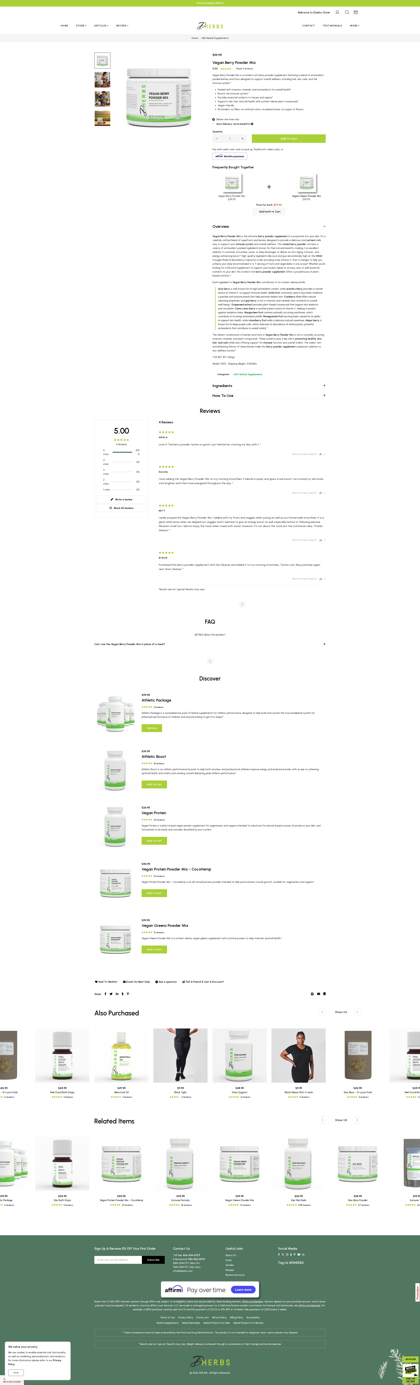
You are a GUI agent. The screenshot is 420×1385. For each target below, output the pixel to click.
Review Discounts (235, 1274)
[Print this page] (312, 994)
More (353, 25)
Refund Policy (219, 1317)
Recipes (121, 25)
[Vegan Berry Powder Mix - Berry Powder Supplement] (102, 80)
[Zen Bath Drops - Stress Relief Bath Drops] (62, 1164)
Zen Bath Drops (62, 1200)
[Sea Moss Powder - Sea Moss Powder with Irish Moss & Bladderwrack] (358, 1164)
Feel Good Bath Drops (62, 1092)
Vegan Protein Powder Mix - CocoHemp (176, 869)
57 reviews (363, 1205)
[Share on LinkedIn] (117, 994)
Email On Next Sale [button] (138, 981)
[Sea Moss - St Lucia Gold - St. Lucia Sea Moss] (358, 1055)
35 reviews (186, 1205)
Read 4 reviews (244, 68)
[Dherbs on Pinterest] (294, 1254)
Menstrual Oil (121, 1092)
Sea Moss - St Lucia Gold (358, 1092)
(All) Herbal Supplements (247, 374)
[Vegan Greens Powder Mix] (306, 182)
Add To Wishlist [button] (107, 981)
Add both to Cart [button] (270, 211)
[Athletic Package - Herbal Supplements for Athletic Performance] (115, 714)
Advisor (410, 1359)
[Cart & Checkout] (355, 12)
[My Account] (337, 12)
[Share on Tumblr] (123, 994)
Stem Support (239, 1092)
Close (16, 1373)
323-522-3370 (196, 1259)
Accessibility (253, 1317)
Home (64, 25)
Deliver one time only (227, 119)
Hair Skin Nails (298, 1200)
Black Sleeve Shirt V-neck (299, 1092)
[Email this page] (318, 994)
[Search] (347, 12)
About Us (231, 1255)
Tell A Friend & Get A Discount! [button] (205, 981)
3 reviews (68, 1097)
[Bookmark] (324, 994)
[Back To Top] (411, 9)
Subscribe (153, 1259)
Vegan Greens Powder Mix (306, 196)
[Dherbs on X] (283, 1254)
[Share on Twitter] (111, 994)
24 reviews (159, 819)
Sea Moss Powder (358, 1200)
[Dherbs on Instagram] (287, 1254)
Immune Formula (180, 1200)
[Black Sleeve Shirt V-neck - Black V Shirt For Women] (299, 1055)
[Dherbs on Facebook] (279, 1254)
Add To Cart (289, 138)
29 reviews (159, 876)
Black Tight (180, 1092)
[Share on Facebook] (105, 994)
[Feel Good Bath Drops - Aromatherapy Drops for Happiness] (62, 1055)
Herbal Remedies (191, 1322)
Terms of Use (167, 1317)
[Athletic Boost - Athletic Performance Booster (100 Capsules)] (115, 770)
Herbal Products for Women (248, 1322)
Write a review (123, 499)
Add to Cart (154, 784)
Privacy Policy (185, 1317)
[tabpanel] (239, 1063)
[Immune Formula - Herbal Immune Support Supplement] (180, 1164)
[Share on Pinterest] (128, 994)
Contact (308, 25)
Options (152, 728)
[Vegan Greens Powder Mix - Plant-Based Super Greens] (115, 939)
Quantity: (217, 131)
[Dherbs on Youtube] (298, 1254)
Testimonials (332, 25)
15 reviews (159, 932)
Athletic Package (156, 700)
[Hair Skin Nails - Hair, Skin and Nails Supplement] (299, 1164)
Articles (100, 25)
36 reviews (159, 763)
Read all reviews (124, 508)
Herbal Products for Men (216, 1322)
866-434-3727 (191, 1255)
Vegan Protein (154, 812)
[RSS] (303, 1254)
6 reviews (158, 707)
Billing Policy (236, 1317)
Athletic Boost (154, 756)
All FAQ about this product (210, 634)
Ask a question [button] (168, 981)
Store (80, 25)
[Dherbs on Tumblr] (291, 1254)
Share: (97, 994)
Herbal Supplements (168, 1322)
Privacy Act (202, 1317)
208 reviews (304, 1205)
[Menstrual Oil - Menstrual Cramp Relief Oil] (121, 1055)
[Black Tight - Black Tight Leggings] (180, 1055)
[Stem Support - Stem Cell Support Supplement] (239, 1055)
